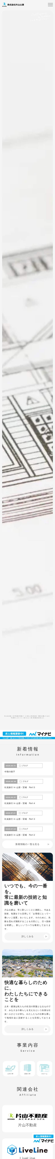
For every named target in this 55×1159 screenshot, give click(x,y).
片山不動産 (27, 1125)
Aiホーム (45, 1074)
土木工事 (10, 1074)
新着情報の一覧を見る (27, 844)
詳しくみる (28, 936)
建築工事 (27, 1074)
